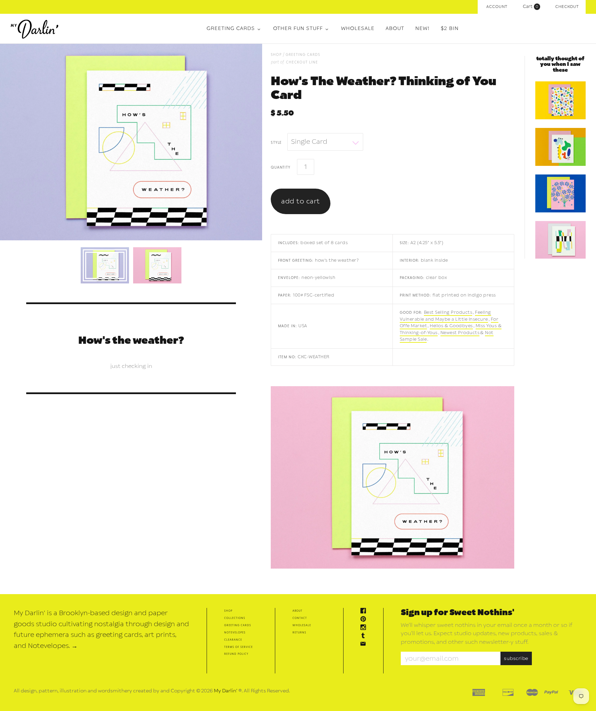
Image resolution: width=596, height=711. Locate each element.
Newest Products (460, 333)
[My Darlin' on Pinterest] (364, 620)
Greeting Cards (231, 28)
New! (422, 28)
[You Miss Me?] (560, 147)
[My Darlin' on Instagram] (364, 628)
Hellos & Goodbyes (451, 326)
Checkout (567, 6)
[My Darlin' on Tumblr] (364, 636)
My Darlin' (225, 691)
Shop (228, 610)
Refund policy (236, 653)
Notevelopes (235, 632)
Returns (299, 632)
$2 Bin (450, 28)
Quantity (280, 167)
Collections (234, 618)
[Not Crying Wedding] (560, 193)
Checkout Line (302, 61)
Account (496, 6)
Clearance (233, 639)
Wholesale (358, 28)
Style (276, 142)
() (532, 6)
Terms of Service (238, 647)
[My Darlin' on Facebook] (364, 611)
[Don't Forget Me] (560, 240)
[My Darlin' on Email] (364, 645)
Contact (299, 618)
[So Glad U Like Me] (560, 100)
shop (276, 54)
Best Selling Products (448, 312)
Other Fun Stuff (298, 28)
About (395, 28)
